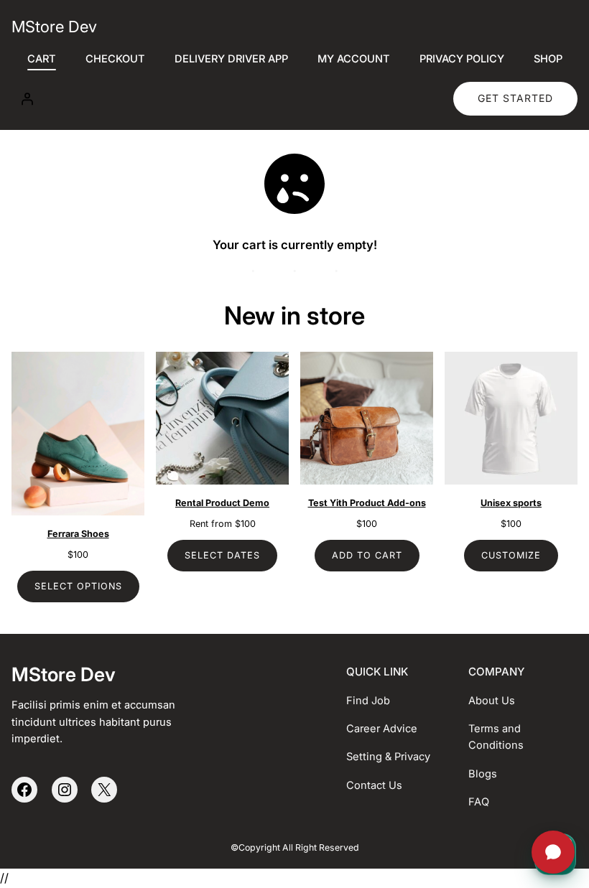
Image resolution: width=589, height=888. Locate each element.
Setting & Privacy (388, 756)
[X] (104, 790)
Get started (515, 98)
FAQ (478, 801)
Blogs (482, 773)
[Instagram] (65, 790)
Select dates (222, 555)
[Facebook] (24, 790)
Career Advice (381, 728)
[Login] (26, 98)
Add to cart (367, 555)
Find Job (368, 700)
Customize (511, 555)
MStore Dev (54, 26)
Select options (78, 586)
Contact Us (374, 785)
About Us (491, 700)
